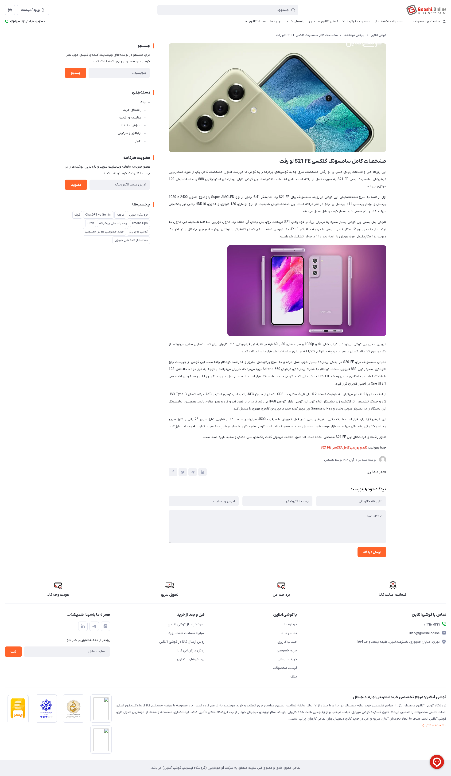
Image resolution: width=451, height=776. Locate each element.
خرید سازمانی (287, 659)
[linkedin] (83, 626)
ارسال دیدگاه (372, 552)
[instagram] (105, 626)
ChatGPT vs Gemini (98, 215)
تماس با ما (288, 633)
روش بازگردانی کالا (191, 650)
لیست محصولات (285, 668)
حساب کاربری (287, 641)
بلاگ (143, 102)
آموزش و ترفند (131, 125)
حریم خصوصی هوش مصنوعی (104, 232)
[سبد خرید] (10, 10)
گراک (77, 215)
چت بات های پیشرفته (113, 223)
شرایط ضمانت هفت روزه (186, 633)
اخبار (138, 141)
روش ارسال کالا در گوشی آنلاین (182, 641)
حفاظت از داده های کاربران (131, 240)
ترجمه (120, 215)
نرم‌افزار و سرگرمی (129, 133)
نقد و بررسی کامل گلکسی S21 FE (343, 447)
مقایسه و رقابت (130, 117)
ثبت (13, 652)
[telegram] (94, 626)
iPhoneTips (140, 223)
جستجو (75, 73)
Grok (90, 223)
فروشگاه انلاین (138, 215)
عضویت (76, 185)
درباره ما (290, 624)
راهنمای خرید (132, 110)
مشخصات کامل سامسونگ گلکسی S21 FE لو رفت (307, 35)
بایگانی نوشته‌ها (354, 35)
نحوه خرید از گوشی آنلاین (186, 624)
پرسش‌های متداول (191, 659)
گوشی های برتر (138, 232)
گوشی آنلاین (378, 35)
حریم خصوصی (287, 650)
